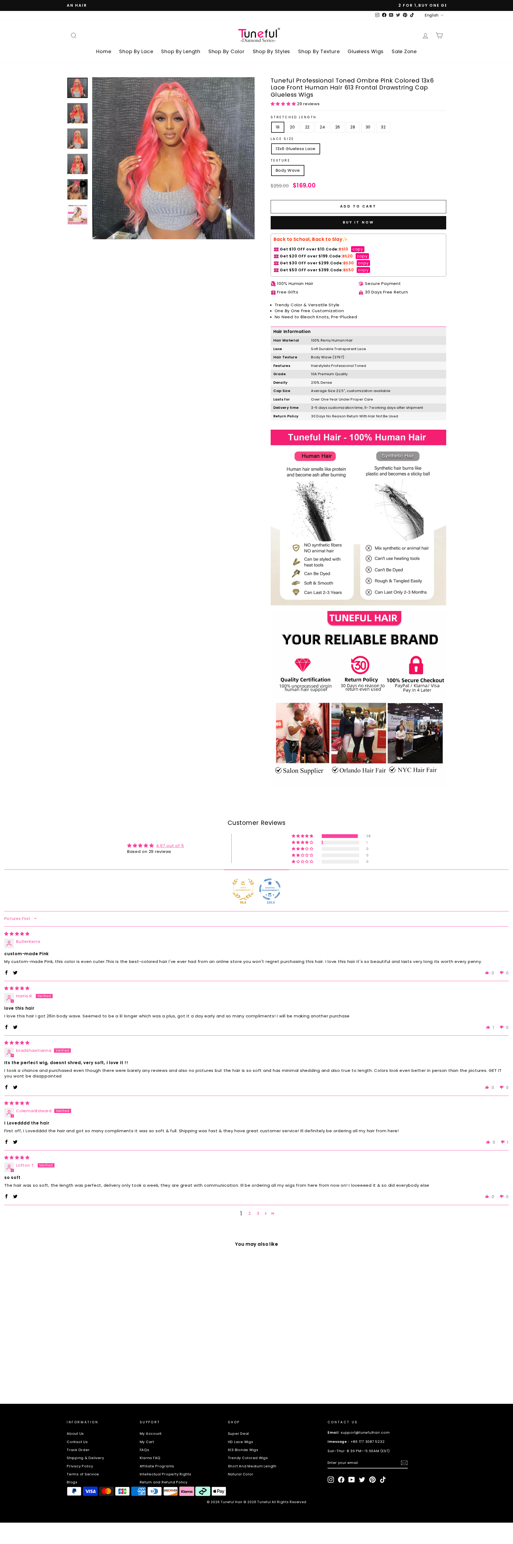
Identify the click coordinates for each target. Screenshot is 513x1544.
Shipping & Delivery (85, 1458)
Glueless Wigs (366, 51)
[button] (284, 104)
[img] (17, 933)
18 (278, 127)
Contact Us (77, 1442)
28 (352, 127)
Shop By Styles (271, 51)
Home (103, 51)
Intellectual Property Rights (165, 1474)
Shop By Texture (319, 51)
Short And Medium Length (252, 1466)
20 (292, 127)
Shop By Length (180, 51)
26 (337, 127)
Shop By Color (226, 51)
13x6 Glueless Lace (296, 148)
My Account (151, 1433)
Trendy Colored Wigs (248, 1458)
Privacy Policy (80, 1466)
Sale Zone (404, 51)
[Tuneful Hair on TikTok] (383, 1479)
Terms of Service (83, 1474)
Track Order (78, 1450)
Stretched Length (294, 117)
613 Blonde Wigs (243, 1450)
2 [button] (249, 1213)
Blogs (72, 1482)
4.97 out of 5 (170, 845)
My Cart (147, 1442)
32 (383, 127)
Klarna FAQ (150, 1458)
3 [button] (258, 1213)
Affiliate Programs (157, 1466)
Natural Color (241, 1474)
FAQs (144, 1450)
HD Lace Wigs (240, 1442)
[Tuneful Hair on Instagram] (331, 1479)
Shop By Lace (136, 51)
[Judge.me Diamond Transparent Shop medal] (270, 889)
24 (322, 127)
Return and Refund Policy (164, 1482)
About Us (75, 1433)
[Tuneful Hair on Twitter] (362, 1479)
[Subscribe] (404, 1463)
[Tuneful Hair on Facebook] (341, 1479)
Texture (280, 160)
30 (368, 127)
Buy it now (358, 222)
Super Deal (238, 1433)
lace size (282, 138)
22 (307, 127)
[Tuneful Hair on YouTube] (351, 1479)
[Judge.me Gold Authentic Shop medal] (243, 889)
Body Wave (288, 170)
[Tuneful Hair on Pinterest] (372, 1479)
